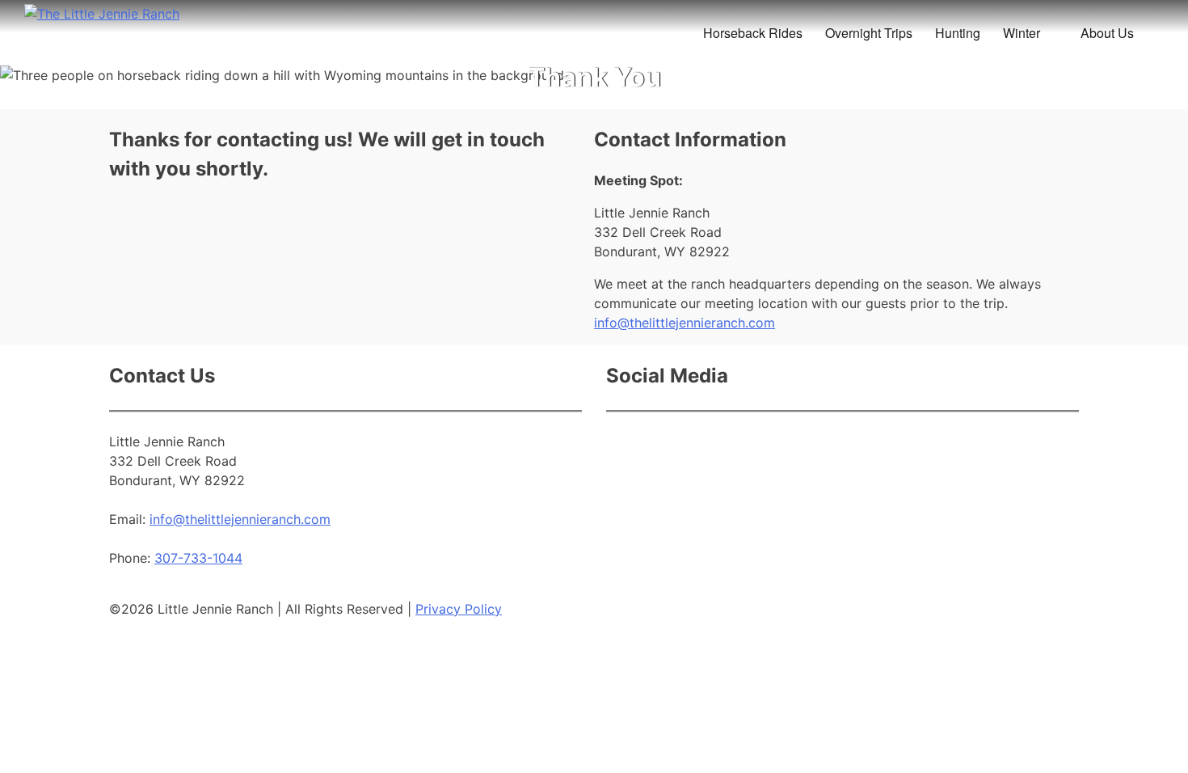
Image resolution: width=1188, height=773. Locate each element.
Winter (1021, 32)
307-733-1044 (198, 558)
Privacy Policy (458, 609)
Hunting (957, 32)
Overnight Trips (868, 32)
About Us (1107, 32)
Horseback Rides (753, 32)
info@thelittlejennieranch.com (684, 323)
